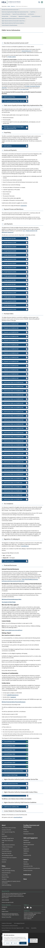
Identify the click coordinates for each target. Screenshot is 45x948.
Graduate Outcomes (27, 870)
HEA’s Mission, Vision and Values (9, 827)
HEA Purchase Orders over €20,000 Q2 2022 (13, 390)
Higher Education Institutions (8, 844)
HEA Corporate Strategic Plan (8, 832)
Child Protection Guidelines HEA (11, 806)
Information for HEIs (28, 866)
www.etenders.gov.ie (26, 51)
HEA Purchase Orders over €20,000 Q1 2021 (13, 411)
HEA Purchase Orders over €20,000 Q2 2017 (13, 474)
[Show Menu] (42, 2)
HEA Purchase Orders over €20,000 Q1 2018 (13, 461)
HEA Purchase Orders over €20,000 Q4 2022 (13, 382)
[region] (15, 939)
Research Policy (5, 877)
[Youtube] (28, 907)
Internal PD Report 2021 (9, 758)
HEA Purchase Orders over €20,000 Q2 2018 (13, 457)
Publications (26, 851)
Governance (26, 831)
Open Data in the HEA (6, 853)
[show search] (39, 2)
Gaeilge (4, 37)
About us (13, 6)
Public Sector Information (7, 840)
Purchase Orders (5, 16)
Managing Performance (28, 833)
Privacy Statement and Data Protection (10, 925)
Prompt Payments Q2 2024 (10, 271)
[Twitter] (24, 907)
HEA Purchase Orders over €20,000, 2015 (13, 487)
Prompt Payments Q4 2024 (10, 263)
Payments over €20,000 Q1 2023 (11, 378)
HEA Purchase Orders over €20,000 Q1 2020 (13, 428)
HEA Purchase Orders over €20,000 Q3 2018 (13, 453)
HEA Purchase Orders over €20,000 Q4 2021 (13, 399)
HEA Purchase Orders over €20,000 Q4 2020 (13, 415)
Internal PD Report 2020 (9, 762)
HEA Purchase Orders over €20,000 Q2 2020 (13, 424)
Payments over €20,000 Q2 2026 (11, 324)
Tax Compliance (13, 16)
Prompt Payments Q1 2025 (10, 259)
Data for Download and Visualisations (31, 868)
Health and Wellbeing (6, 885)
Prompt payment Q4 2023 (10, 280)
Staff (3, 842)
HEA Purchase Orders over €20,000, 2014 (13, 491)
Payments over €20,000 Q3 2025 (11, 336)
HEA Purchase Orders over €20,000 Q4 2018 (13, 449)
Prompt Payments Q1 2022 (10, 309)
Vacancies (4, 862)
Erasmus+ (4, 909)
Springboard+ (4, 907)
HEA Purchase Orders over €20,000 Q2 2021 (13, 407)
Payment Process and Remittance (19, 14)
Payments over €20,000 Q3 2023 (11, 370)
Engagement (26, 849)
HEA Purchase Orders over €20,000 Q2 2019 (13, 441)
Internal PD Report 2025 (9, 741)
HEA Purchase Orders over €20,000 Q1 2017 (13, 478)
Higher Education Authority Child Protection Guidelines (13, 23)
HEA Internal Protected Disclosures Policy (13, 770)
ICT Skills (25, 846)
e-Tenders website (11, 56)
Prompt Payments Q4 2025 (10, 246)
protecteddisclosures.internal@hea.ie (13, 630)
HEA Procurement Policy (9, 97)
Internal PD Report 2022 (9, 754)
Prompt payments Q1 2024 (10, 276)
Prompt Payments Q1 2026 (10, 242)
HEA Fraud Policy (8, 146)
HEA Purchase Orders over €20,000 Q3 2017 (13, 470)
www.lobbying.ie (25, 546)
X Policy (27, 928)
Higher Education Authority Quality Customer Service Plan (13, 18)
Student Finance (5, 911)
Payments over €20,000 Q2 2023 (11, 374)
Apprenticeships (26, 842)
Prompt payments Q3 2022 (10, 301)
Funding (25, 829)
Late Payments (31, 14)
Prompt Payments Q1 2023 (10, 292)
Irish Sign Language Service (8, 838)
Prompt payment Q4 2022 (10, 297)
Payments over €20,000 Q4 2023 (11, 365)
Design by (6, 945)
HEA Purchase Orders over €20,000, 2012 (13, 499)
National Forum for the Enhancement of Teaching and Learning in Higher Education (10, 914)
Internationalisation (6, 872)
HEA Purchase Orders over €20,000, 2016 (13, 482)
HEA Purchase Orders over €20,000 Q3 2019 (13, 436)
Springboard (26, 840)
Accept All (23, 943)
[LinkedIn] (31, 907)
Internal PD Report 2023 (9, 750)
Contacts (25, 853)
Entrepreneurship (27, 855)
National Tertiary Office (6, 917)
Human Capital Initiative (28, 844)
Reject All (15, 943)
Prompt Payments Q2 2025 (10, 255)
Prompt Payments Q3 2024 (10, 267)
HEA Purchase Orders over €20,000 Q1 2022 (13, 395)
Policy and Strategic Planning (8, 870)
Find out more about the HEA (7, 902)
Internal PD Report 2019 (9, 766)
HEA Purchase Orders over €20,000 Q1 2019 (13, 445)
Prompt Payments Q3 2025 (10, 251)
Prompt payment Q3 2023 (10, 284)
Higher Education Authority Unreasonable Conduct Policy (13, 20)
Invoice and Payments (6, 14)
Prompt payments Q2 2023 (10, 288)
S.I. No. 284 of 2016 (24, 89)
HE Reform (4, 879)
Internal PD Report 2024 (9, 745)
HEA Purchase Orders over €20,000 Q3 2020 (13, 420)
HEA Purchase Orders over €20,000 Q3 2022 (13, 386)
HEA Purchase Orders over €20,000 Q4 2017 (13, 466)
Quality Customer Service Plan (11, 783)
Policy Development (6, 868)
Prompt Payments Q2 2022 (10, 305)
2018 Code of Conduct (9, 561)
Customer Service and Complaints (9, 857)
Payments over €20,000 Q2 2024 (11, 357)
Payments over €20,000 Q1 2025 (11, 344)
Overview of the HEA (6, 829)
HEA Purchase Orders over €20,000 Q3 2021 (13, 403)
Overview (25, 862)
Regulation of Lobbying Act (24, 16)
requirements (24, 205)
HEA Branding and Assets (7, 855)
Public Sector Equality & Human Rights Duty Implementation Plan (15, 11)
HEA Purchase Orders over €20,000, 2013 (13, 495)
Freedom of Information (7, 847)
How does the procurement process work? (10, 9)
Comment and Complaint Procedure (12, 787)
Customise (8, 943)
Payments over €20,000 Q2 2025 (11, 340)
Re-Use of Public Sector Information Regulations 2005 (13, 928)
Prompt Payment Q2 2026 (10, 238)
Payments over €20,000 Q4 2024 (11, 349)
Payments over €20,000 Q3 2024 (11, 353)
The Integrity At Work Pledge (11, 775)
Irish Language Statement (19, 923)
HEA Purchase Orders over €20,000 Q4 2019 (13, 432)
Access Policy (5, 875)
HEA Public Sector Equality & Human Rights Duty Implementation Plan (14, 127)
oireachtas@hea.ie (18, 817)
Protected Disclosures (36, 16)
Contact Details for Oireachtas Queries (9, 25)
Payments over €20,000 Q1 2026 (11, 328)
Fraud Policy (32, 11)
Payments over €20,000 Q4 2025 (11, 332)
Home (8, 6)
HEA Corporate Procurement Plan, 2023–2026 (14, 101)
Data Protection (5, 849)
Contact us (4, 859)
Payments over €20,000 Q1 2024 (11, 361)
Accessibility (4, 836)
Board (3, 834)
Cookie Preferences (6, 930)
